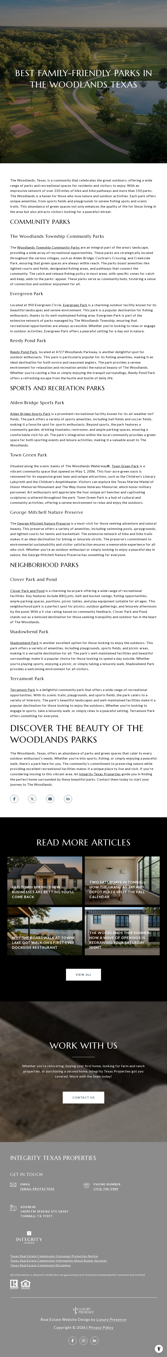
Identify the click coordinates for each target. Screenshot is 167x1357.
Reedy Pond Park (23, 352)
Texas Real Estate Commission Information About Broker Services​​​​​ (58, 1260)
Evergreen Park (75, 305)
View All (83, 974)
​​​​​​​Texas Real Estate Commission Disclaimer (40, 1265)
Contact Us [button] (83, 1097)
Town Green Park (125, 466)
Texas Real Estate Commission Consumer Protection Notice (54, 1256)
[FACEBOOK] (72, 1341)
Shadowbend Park (24, 643)
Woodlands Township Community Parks (48, 247)
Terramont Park (22, 690)
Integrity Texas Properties (100, 774)
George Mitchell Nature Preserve (43, 523)
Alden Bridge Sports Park (30, 414)
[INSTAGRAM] (83, 1341)
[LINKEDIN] (94, 1341)
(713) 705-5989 (106, 1189)
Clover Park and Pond (27, 591)
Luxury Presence (111, 1319)
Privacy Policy (101, 1327)
